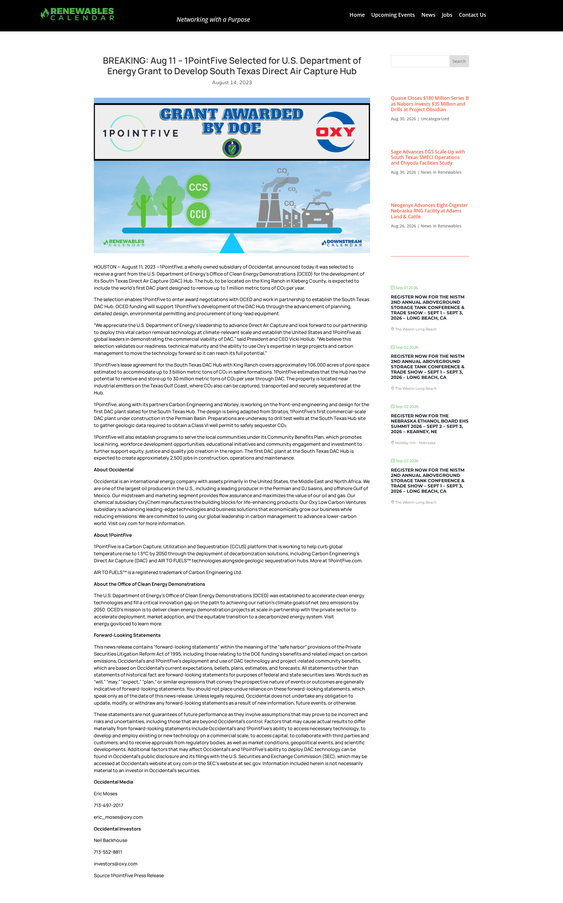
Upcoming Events (393, 15)
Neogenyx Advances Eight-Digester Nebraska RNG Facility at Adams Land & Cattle (429, 211)
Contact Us (472, 15)
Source (102, 875)
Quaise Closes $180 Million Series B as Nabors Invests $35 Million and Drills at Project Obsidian (430, 103)
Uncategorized (435, 118)
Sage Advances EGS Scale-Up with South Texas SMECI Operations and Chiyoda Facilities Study (428, 157)
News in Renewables (441, 172)
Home (357, 15)
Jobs (447, 15)
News (428, 15)
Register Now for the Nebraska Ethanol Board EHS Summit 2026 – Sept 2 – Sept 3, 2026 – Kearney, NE (430, 423)
